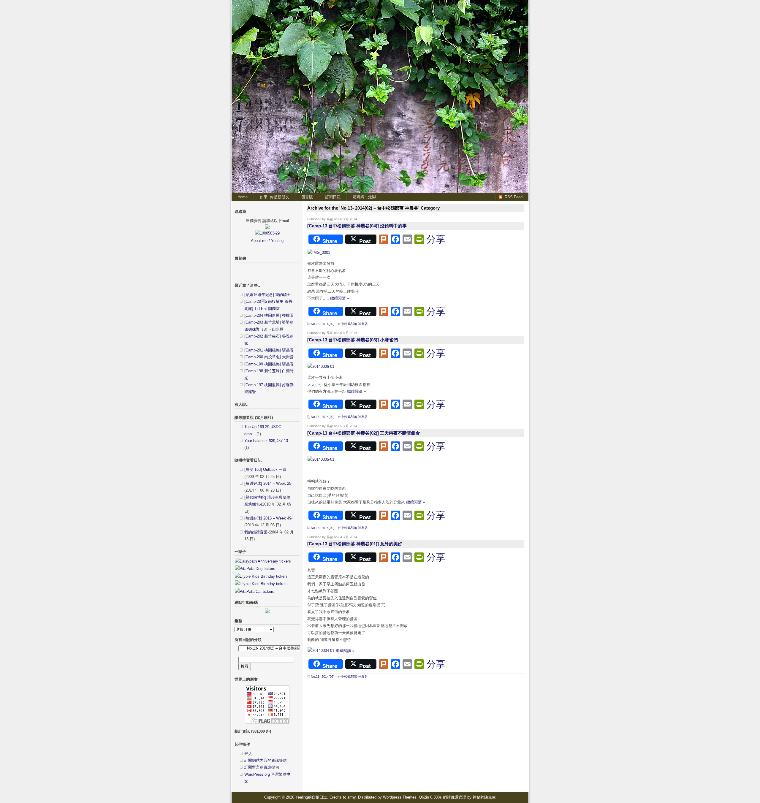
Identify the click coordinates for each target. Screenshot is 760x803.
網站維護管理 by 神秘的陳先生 (469, 797)
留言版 (307, 197)
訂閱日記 (333, 197)
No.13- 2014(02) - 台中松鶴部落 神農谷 (339, 324)
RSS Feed (513, 197)
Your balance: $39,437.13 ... (268, 440)
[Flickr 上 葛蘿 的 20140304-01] (321, 650)
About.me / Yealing (267, 240)
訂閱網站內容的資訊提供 (265, 760)
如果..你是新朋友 (274, 197)
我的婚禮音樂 (255, 532)
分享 (435, 239)
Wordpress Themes (400, 797)
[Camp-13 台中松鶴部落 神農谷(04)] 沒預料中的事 (357, 225)
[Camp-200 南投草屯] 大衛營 (269, 357)
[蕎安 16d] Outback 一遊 (265, 469)
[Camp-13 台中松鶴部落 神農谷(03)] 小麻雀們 (352, 339)
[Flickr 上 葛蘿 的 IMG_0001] (318, 252)
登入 (248, 753)
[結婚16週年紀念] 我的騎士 (267, 294)
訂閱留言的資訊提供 (261, 767)
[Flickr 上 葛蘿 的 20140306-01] (321, 366)
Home (243, 197)
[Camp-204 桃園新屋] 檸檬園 (269, 315)
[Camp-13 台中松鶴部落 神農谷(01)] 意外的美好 (354, 543)
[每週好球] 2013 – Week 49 (267, 518)
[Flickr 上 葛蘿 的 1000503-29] (267, 233)
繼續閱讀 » (339, 298)
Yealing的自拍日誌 (497, 11)
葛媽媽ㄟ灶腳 (364, 197)
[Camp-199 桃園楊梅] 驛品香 (269, 364)
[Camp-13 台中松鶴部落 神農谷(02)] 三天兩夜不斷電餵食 (363, 432)
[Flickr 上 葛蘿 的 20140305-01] (321, 459)
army (351, 797)
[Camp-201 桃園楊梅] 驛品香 (269, 350)
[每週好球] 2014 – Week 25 (267, 483)
